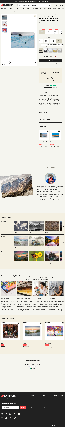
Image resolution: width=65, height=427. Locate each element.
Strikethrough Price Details (48, 405)
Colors (49, 8)
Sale (63, 8)
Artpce (2, 343)
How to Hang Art (46, 399)
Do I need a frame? (58, 46)
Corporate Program (58, 398)
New (59, 8)
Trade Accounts (57, 399)
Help (44, 398)
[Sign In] (60, 5)
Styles (16, 8)
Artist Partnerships (35, 403)
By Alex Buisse (42, 22)
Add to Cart (50, 60)
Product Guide (59, 27)
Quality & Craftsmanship (36, 399)
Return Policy (45, 401)
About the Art (43, 93)
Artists (28, 8)
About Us (33, 398)
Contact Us (45, 407)
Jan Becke (25, 343)
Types (22, 8)
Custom (54, 8)
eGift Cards (56, 401)
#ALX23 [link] (21, 11)
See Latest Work (41, 204)
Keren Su (52, 143)
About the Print (43, 112)
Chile (17, 11)
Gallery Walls (43, 8)
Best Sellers (3, 8)
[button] (42, 32)
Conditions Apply (50, 80)
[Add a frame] (12, 62)
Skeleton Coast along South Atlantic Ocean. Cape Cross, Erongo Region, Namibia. (55, 141)
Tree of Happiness (49, 342)
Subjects (10, 8)
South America (11, 11)
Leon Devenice (48, 343)
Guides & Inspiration (47, 403)
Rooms (35, 8)
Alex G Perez (41, 143)
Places (5, 11)
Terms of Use (33, 405)
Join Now (22, 407)
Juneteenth (3, 342)
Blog (32, 407)
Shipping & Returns (44, 119)
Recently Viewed (57, 425)
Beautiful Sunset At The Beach (30, 342)
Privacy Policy (34, 401)
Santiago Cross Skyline (44, 141)
